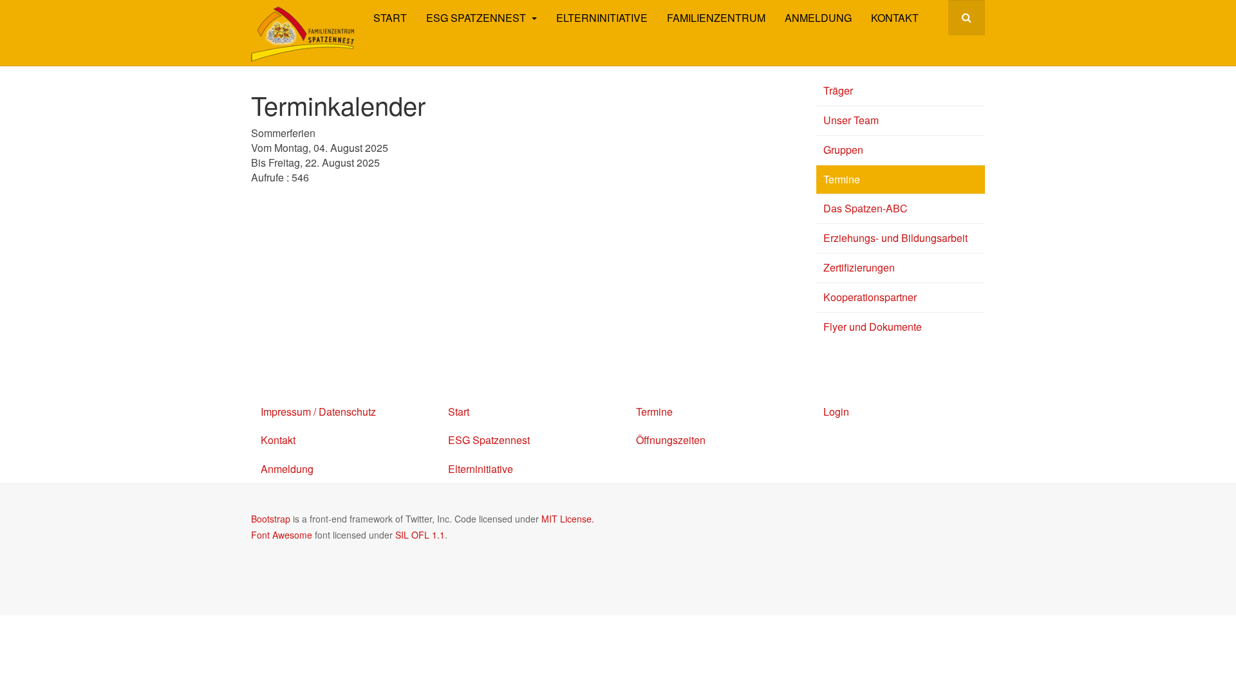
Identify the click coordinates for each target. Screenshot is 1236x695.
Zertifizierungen (859, 267)
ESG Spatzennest (477, 17)
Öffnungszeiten (671, 439)
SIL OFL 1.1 (420, 534)
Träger (838, 90)
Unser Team (851, 120)
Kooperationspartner (870, 297)
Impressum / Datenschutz (318, 411)
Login (836, 411)
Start (390, 17)
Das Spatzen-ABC (865, 208)
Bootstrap (270, 518)
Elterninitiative (602, 17)
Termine (841, 179)
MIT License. (567, 518)
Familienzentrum (716, 17)
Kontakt (895, 17)
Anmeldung (818, 17)
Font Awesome (281, 534)
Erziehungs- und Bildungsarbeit (895, 237)
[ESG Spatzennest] (302, 34)
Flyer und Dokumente (872, 326)
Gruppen (843, 149)
